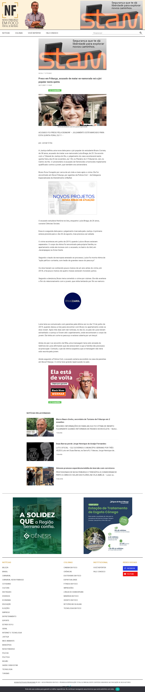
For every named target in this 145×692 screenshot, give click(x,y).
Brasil (5, 572)
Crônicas (68, 572)
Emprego (6, 612)
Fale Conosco (52, 33)
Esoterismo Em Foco (72, 576)
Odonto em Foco (71, 600)
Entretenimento (9, 616)
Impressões (69, 588)
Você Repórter (34, 33)
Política (6, 657)
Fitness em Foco (71, 584)
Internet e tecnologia (12, 633)
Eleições (6, 608)
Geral (4, 629)
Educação (6, 604)
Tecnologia (7, 669)
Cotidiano (48, 73)
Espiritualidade (70, 580)
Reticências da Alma (73, 604)
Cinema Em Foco (70, 568)
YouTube (130, 574)
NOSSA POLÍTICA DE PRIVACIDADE (25, 682)
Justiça (5, 637)
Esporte (5, 620)
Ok (118, 689)
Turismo (5, 673)
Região (5, 661)
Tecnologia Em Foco (72, 608)
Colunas (19, 33)
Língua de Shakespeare (73, 592)
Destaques (6, 592)
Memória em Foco (71, 596)
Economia (6, 600)
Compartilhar (55, 90)
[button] (141, 33)
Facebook (131, 568)
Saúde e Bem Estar (10, 665)
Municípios (6, 645)
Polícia (5, 653)
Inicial (41, 73)
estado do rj (7, 625)
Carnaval (6, 576)
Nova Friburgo (8, 649)
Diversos (6, 596)
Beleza (5, 568)
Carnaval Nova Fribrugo (13, 580)
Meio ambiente (8, 641)
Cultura (5, 588)
